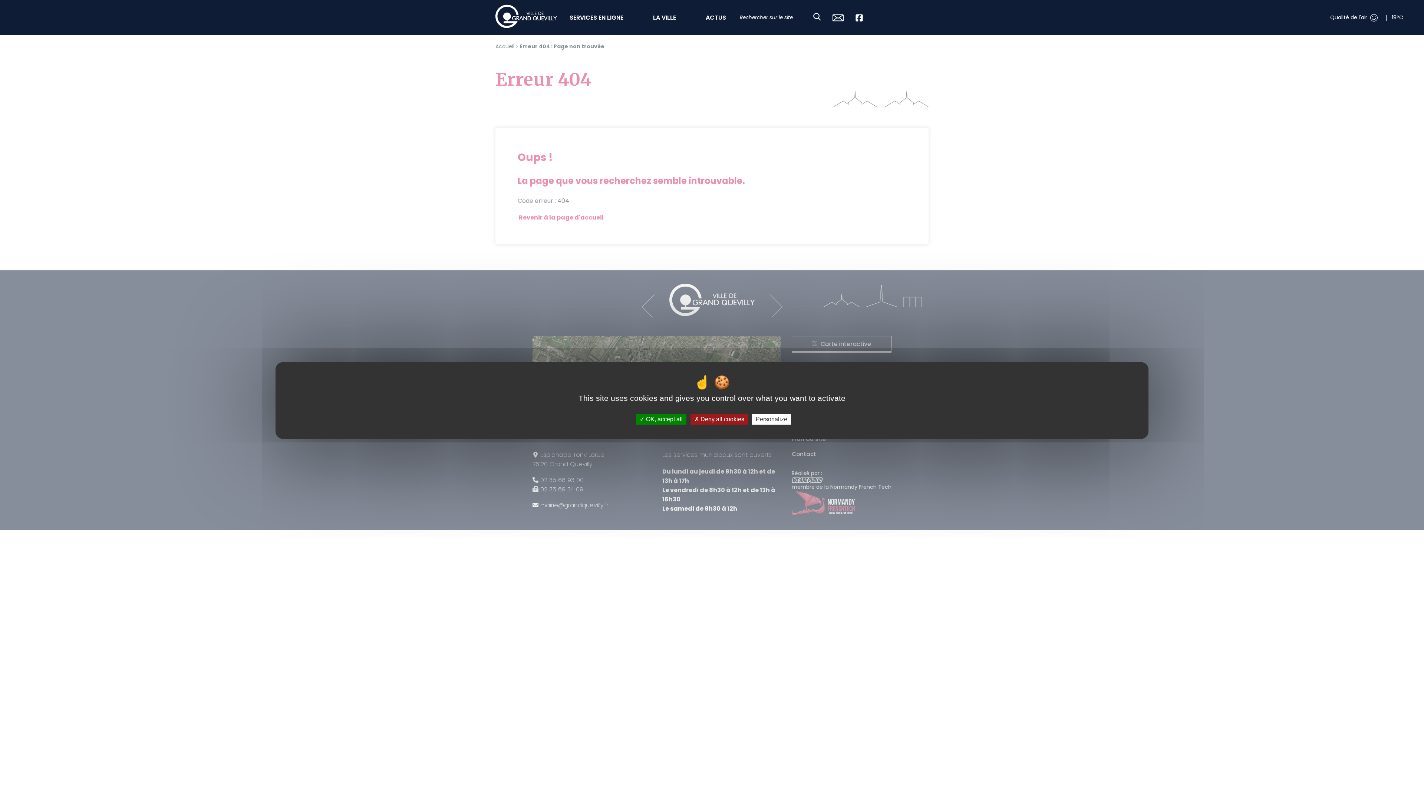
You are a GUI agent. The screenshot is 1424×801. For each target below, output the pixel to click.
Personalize (771, 419)
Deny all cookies (721, 419)
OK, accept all (664, 419)
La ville (664, 17)
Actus (716, 17)
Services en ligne (596, 17)
